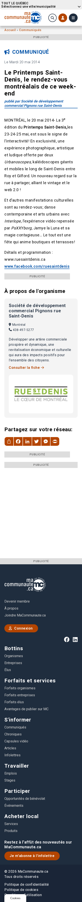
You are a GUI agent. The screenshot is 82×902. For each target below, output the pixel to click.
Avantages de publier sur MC (26, 709)
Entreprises (13, 663)
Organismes (13, 656)
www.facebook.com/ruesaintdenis (37, 266)
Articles (10, 748)
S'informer (17, 720)
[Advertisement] (41, 509)
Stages (9, 780)
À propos (11, 608)
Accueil (10, 30)
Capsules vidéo (16, 741)
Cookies (15, 898)
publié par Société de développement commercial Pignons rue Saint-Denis (33, 103)
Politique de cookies (21, 890)
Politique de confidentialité (26, 884)
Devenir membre (17, 601)
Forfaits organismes (19, 688)
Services (11, 824)
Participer (17, 791)
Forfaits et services (30, 681)
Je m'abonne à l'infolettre (32, 856)
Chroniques (13, 734)
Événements (13, 805)
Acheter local (21, 816)
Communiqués (30, 30)
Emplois (10, 773)
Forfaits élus (14, 702)
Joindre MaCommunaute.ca (25, 615)
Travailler (16, 766)
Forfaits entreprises (19, 695)
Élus (7, 670)
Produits (10, 831)
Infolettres (12, 755)
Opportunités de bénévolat (24, 799)
